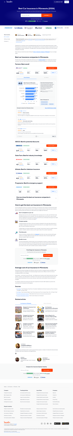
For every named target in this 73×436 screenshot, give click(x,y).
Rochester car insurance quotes (25, 408)
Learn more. (23, 40)
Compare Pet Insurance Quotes (41, 395)
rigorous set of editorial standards (40, 39)
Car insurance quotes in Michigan (41, 417)
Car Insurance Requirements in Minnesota (51, 308)
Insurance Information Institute (23, 293)
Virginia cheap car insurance (41, 411)
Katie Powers (30, 35)
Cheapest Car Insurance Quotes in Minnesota (28, 316)
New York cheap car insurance (9, 411)
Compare (6, 390)
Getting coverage (7, 39)
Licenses (54, 397)
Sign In (66, 1)
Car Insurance (10, 386)
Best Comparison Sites (7, 395)
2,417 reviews (22, 73)
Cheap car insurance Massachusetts (26, 417)
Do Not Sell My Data (56, 401)
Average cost (6, 41)
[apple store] (57, 424)
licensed (15, 424)
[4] (46, 245)
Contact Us (54, 395)
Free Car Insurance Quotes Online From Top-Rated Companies (51, 324)
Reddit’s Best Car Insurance (24, 399)
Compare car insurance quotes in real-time (28, 324)
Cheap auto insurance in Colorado (25, 415)
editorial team (30, 39)
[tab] (26, 77)
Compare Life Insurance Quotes (41, 401)
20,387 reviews (21, 151)
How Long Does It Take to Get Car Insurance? (29, 332)
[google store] (65, 424)
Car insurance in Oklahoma (8, 413)
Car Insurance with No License (25, 392)
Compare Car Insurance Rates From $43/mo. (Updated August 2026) (50, 332)
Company (55, 390)
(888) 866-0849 (59, 1)
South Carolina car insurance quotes (59, 408)
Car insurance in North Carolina (41, 413)
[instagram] (48, 423)
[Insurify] (9, 2)
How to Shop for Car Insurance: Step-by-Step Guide (50, 316)
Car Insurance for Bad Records (25, 395)
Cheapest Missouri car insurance (58, 413)
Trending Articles (24, 390)
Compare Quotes (51, 68)
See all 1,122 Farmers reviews (50, 108)
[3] (36, 218)
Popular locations (8, 406)
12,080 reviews (21, 178)
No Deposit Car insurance (8, 401)
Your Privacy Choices (17, 432)
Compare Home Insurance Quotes (42, 392)
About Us (54, 392)
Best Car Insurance (7, 397)
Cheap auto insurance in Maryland (58, 415)
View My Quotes (47, 255)
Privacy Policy (55, 399)
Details (53, 72)
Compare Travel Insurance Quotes (42, 404)
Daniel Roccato (38, 35)
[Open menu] (4, 2)
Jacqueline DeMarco (20, 35)
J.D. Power (19, 288)
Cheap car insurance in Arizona (41, 408)
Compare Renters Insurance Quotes (42, 399)
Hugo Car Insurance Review (24, 397)
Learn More (39, 390)
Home (5, 386)
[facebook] (42, 423)
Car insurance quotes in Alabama (9, 417)
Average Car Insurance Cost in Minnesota (29, 308)
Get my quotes (46, 370)
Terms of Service (55, 404)
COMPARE (46, 15)
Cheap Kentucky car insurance (58, 411)
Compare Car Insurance (8, 392)
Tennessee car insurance (40, 415)
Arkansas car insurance (8, 415)
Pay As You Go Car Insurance (25, 401)
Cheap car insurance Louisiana (58, 417)
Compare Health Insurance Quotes (42, 397)
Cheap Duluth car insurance (24, 411)
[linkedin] (51, 423)
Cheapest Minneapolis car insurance (26, 413)
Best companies (6, 36)
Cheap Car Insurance (7, 399)
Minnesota (15, 386)
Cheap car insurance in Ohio (8, 408)
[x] (45, 423)
